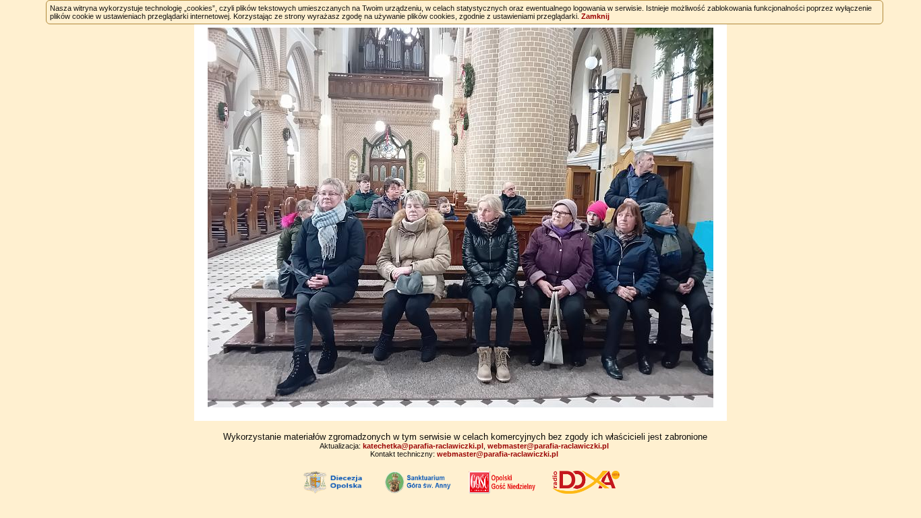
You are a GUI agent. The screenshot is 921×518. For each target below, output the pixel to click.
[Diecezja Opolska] (335, 481)
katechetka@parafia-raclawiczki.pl (423, 446)
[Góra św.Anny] (418, 481)
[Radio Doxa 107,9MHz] (585, 481)
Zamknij (595, 16)
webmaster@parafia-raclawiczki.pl (548, 446)
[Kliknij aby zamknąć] (460, 217)
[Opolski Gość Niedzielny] (502, 481)
